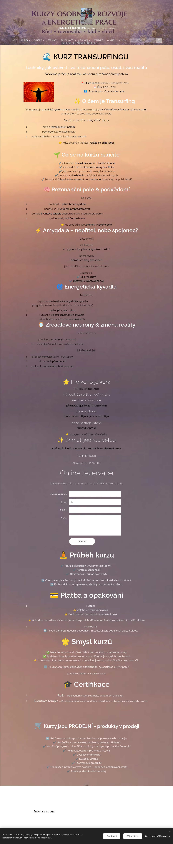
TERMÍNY (83, 455)
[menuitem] (15, 40)
